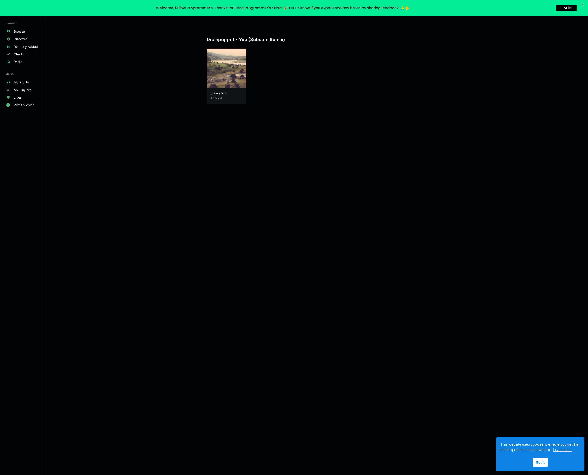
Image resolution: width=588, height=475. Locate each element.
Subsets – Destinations (220, 95)
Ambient (216, 98)
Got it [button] (540, 462)
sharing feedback (383, 8)
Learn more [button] (562, 450)
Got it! (566, 8)
